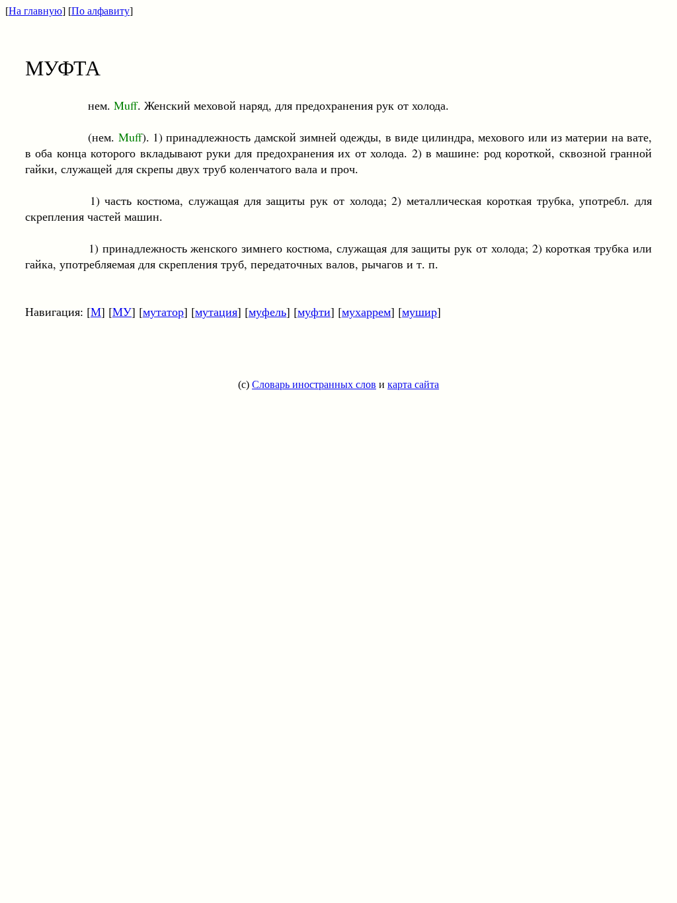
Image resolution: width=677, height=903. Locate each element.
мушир (419, 311)
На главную (35, 11)
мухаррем (366, 311)
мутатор (163, 311)
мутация (216, 311)
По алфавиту (100, 11)
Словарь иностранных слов (314, 384)
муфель (267, 311)
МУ (122, 311)
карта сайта (413, 384)
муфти (314, 311)
